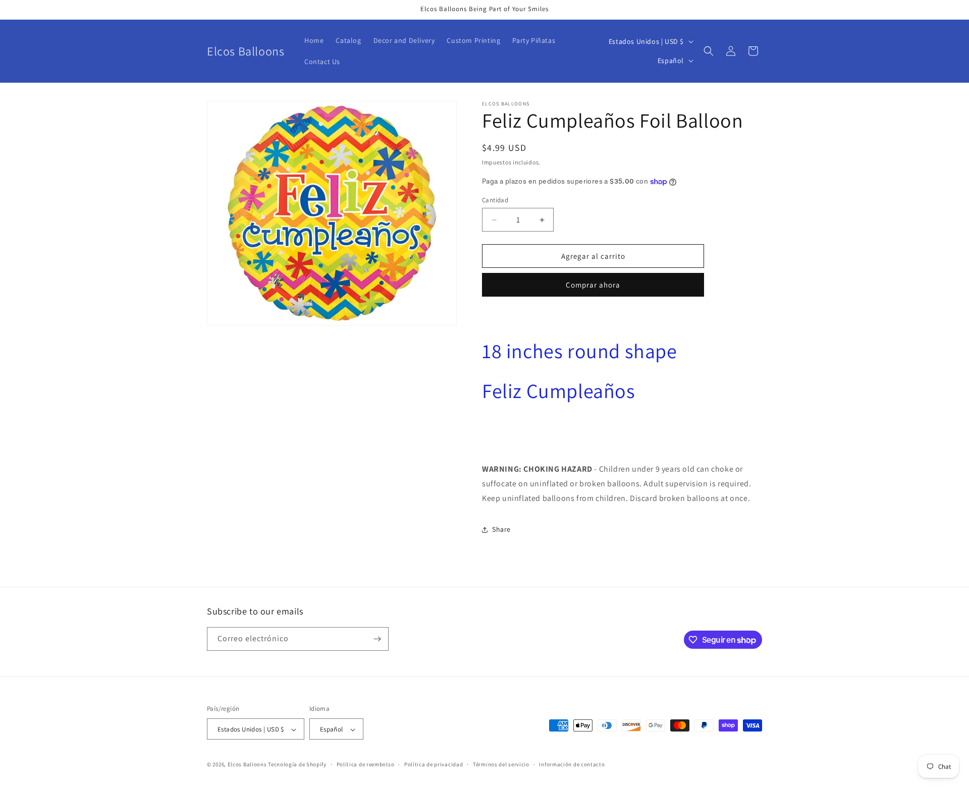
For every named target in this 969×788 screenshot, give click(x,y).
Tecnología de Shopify (297, 764)
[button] (708, 51)
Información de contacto (572, 764)
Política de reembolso (366, 764)
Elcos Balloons (247, 764)
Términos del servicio (501, 764)
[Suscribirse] (377, 639)
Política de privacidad (433, 764)
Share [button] (501, 529)
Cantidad (495, 200)
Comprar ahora (593, 285)
